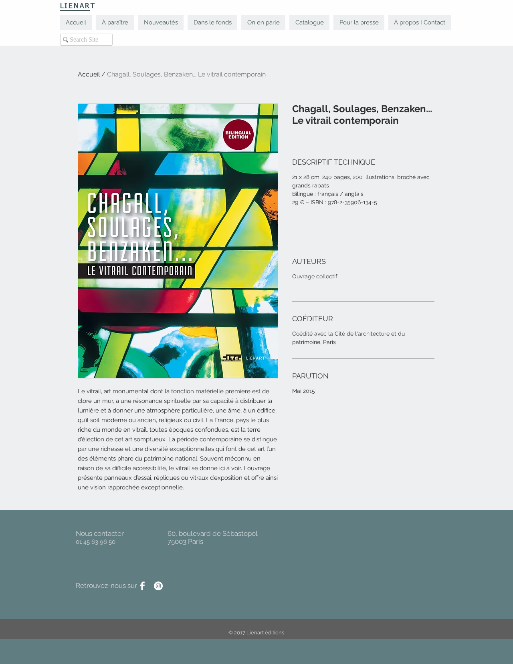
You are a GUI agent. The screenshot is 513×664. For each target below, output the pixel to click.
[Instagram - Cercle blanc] (158, 586)
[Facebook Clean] (142, 586)
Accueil (89, 74)
